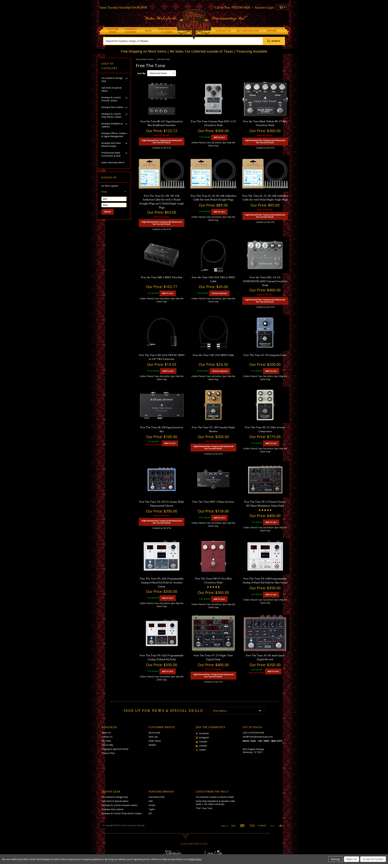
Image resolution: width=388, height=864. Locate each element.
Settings (335, 859)
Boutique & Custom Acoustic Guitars (111, 99)
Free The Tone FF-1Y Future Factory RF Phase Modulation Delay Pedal (265, 503)
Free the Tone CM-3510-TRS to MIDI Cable (213, 279)
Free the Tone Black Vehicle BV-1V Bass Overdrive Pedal (265, 123)
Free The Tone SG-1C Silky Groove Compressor (265, 429)
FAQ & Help (107, 744)
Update (107, 211)
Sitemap (141, 825)
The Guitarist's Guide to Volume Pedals (215, 797)
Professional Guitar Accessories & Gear (111, 154)
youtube (203, 741)
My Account (154, 732)
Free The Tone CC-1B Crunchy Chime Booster (213, 429)
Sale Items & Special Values (111, 89)
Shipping (106, 749)
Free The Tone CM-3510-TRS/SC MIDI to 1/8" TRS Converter (161, 357)
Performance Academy (167, 31)
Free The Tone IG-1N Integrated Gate (265, 355)
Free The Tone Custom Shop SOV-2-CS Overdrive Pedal (213, 123)
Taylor (152, 809)
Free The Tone (163, 59)
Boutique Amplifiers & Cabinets (112, 125)
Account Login (264, 7)
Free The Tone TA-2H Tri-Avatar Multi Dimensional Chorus (161, 503)
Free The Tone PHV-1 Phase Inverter (213, 502)
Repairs (272, 30)
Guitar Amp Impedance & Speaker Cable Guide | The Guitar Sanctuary (215, 803)
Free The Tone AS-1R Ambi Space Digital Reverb (265, 657)
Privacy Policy (108, 753)
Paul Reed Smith (157, 797)
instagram (204, 737)
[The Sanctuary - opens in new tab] (171, 853)
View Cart (153, 736)
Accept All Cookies (373, 859)
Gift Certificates (247, 30)
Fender (152, 805)
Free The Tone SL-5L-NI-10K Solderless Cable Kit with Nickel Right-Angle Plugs (265, 197)
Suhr (151, 801)
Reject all (351, 859)
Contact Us (223, 30)
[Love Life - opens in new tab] (216, 853)
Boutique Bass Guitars (112, 107)
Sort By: (141, 73)
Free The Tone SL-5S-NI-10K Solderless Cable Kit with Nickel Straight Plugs (213, 197)
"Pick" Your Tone (204, 808)
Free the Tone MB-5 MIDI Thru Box (161, 277)
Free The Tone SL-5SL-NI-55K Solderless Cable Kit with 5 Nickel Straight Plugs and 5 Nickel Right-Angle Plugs (161, 201)
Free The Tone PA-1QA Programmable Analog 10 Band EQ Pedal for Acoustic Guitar (162, 582)
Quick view (161, 114)
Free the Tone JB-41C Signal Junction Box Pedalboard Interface (161, 123)
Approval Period (120, 749)
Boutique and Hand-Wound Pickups (111, 144)
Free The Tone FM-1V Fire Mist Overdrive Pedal (213, 580)
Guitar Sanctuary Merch (112, 162)
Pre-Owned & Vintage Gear (112, 79)
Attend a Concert (130, 31)
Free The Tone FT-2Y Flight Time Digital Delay (213, 657)
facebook (204, 733)
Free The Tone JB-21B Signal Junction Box (161, 429)
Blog (148, 30)
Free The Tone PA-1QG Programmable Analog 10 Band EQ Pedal (162, 657)
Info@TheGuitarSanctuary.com (258, 736)
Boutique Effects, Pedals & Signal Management (113, 135)
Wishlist (152, 744)
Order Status (155, 740)
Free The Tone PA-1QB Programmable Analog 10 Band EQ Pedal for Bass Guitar (265, 580)
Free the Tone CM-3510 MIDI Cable (213, 355)
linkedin (203, 745)
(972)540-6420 (240, 7)
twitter (202, 749)
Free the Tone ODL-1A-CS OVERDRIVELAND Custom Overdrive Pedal (265, 281)
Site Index (106, 740)
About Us (106, 732)
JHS (150, 813)
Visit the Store (112, 31)
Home (150, 59)
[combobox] (183, 41)
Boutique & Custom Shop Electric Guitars (111, 115)
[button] (114, 191)
